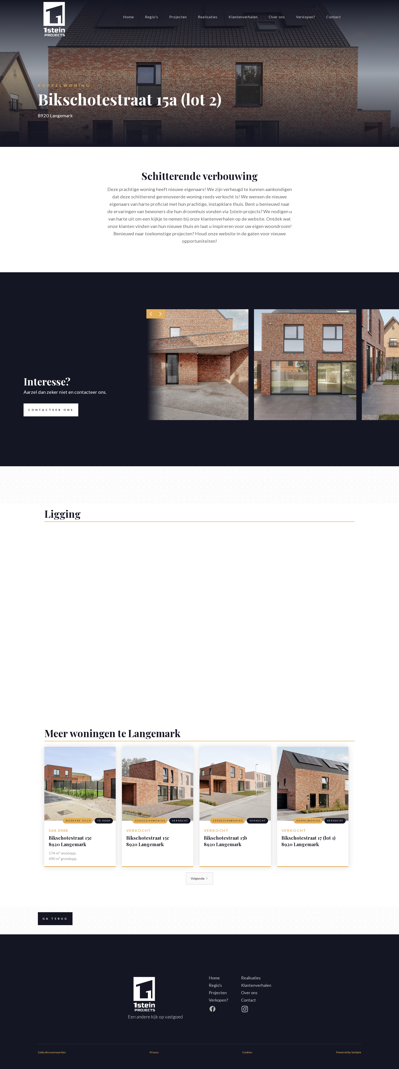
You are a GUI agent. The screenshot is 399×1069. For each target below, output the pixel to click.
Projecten (178, 17)
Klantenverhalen (243, 17)
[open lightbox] (197, 364)
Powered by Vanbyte (348, 1052)
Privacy (154, 1052)
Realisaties (208, 17)
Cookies (247, 1052)
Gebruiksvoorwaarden (52, 1052)
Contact (333, 17)
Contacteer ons (51, 410)
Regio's (151, 17)
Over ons (277, 17)
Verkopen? (305, 17)
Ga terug (55, 918)
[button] (151, 313)
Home (128, 17)
